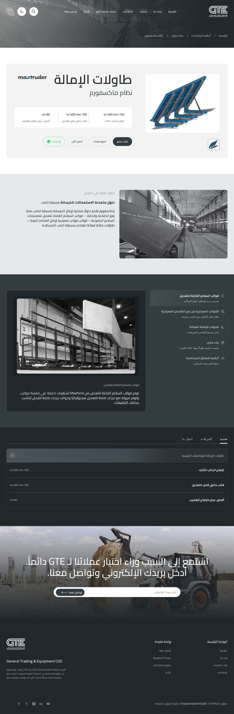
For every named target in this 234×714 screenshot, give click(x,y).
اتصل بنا (187, 439)
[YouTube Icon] (48, 703)
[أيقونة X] (26, 703)
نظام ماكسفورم (154, 35)
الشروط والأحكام (162, 665)
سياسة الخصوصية (162, 657)
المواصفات (99, 141)
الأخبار (87, 11)
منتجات (143, 11)
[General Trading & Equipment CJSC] (218, 11)
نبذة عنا (157, 11)
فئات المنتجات (220, 665)
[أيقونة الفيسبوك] (19, 703)
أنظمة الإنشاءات (201, 35)
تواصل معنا (70, 11)
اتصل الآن (76, 141)
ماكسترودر (177, 35)
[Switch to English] (10, 11)
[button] (182, 103)
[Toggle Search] (33, 11)
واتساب (56, 141)
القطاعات (128, 11)
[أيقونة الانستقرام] (33, 703)
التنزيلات (206, 439)
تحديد (223, 439)
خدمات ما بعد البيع (106, 11)
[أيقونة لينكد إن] (41, 703)
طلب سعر (122, 141)
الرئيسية (172, 11)
